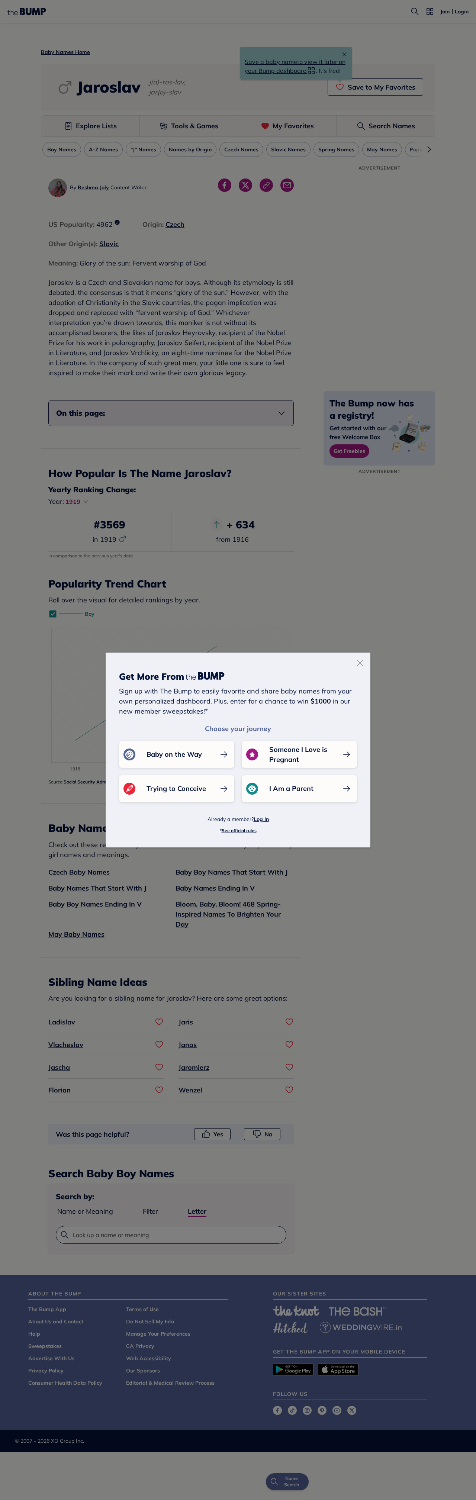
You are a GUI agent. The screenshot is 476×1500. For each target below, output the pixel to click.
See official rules (239, 830)
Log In (261, 819)
